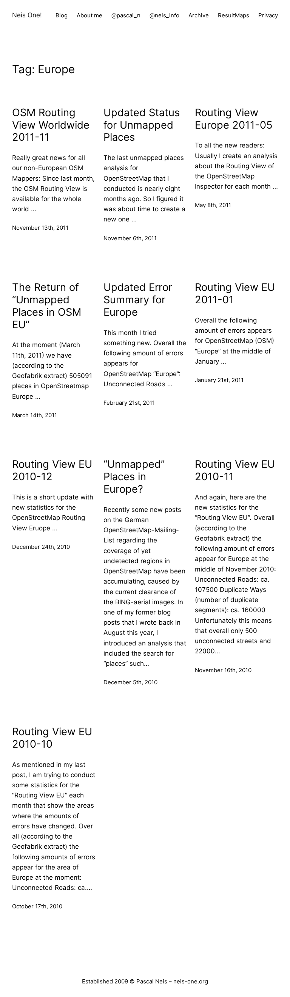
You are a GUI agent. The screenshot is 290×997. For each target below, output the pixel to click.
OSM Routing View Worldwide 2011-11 (50, 125)
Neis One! (27, 15)
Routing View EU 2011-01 (235, 293)
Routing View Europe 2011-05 (234, 119)
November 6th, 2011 (130, 238)
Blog (62, 15)
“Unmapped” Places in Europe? (134, 476)
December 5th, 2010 (130, 682)
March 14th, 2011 (34, 415)
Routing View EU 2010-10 (52, 738)
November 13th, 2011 (40, 227)
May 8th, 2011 (213, 205)
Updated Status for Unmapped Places (141, 125)
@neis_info (164, 15)
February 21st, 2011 (129, 402)
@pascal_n (125, 15)
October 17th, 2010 (37, 906)
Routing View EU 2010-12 (52, 470)
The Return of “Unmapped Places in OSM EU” (46, 305)
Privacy (268, 15)
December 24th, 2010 (41, 546)
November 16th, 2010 (223, 670)
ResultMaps (233, 15)
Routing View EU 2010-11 (235, 470)
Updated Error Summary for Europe (137, 299)
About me (89, 15)
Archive (198, 15)
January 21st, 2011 (219, 380)
